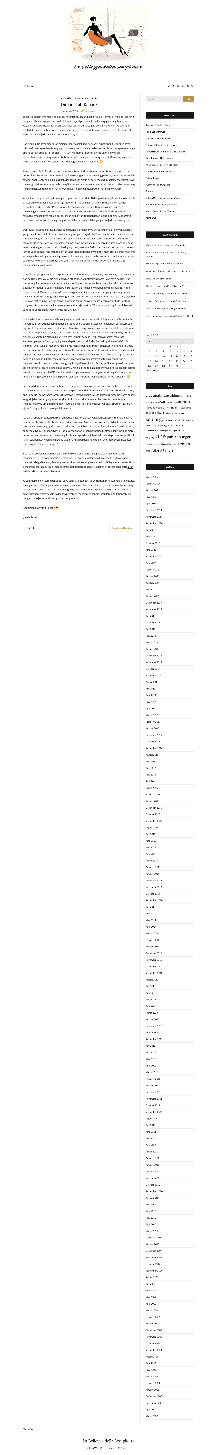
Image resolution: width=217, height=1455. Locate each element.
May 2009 (151, 1297)
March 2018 (152, 642)
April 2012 (151, 1065)
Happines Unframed (155, 131)
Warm (149, 245)
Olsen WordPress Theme (100, 1448)
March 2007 (152, 1416)
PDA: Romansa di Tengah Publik (161, 204)
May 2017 (151, 702)
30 (177, 366)
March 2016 (152, 788)
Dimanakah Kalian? (79, 104)
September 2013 (154, 973)
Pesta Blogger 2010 (177, 286)
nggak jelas (169, 425)
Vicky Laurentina (154, 271)
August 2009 (152, 1277)
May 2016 (151, 774)
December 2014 (154, 880)
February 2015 (153, 867)
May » (156, 370)
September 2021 (154, 556)
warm (148, 252)
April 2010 (151, 1224)
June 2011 (151, 1131)
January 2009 (152, 1323)
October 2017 (153, 668)
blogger (182, 396)
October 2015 (153, 814)
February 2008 (153, 1383)
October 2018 (153, 622)
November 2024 (154, 516)
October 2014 (153, 893)
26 (149, 366)
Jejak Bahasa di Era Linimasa (159, 158)
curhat (165, 401)
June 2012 (151, 1052)
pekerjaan (180, 430)
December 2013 (154, 953)
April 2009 (151, 1303)
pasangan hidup (167, 431)
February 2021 (153, 569)
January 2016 (152, 801)
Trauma (149, 191)
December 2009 (154, 1250)
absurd (149, 396)
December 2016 (154, 735)
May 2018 (151, 635)
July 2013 (150, 986)
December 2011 (154, 1092)
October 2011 (153, 1105)
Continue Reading (122, 527)
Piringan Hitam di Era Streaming (161, 145)
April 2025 (151, 503)
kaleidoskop (152, 412)
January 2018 (152, 649)
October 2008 (153, 1343)
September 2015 (154, 821)
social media (163, 444)
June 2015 (151, 840)
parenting (153, 430)
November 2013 (154, 959)
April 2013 (151, 1006)
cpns (157, 402)
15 (170, 356)
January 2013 (152, 1019)
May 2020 (151, 589)
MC (183, 420)
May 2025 (151, 497)
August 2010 (152, 1198)
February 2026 (153, 483)
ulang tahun (163, 450)
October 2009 (153, 1264)
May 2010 (151, 1217)
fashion (160, 408)
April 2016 (151, 781)
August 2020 (152, 582)
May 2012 (151, 1059)
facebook (151, 407)
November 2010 (154, 1178)
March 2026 (152, 477)
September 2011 (154, 1112)
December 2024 (154, 510)
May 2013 (151, 999)
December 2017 (154, 655)
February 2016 (153, 794)
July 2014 (150, 907)
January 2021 (152, 576)
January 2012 (152, 1085)
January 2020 (152, 596)
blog (175, 395)
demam (174, 402)
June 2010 (151, 1211)
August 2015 (152, 827)
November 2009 (154, 1257)
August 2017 (152, 682)
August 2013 (152, 979)
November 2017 (154, 662)
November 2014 (154, 887)
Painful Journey (153, 178)
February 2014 (153, 940)
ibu (176, 408)
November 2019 (154, 609)
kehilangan (179, 413)
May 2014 (151, 920)
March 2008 (152, 1376)
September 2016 (154, 748)
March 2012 (152, 1072)
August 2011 (152, 1118)
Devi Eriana (151, 316)
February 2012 (153, 1079)
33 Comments (87, 110)
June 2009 (151, 1290)
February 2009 (153, 1317)
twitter (149, 450)
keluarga (155, 419)
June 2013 (151, 993)
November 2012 (154, 1032)
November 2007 (154, 1403)
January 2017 (152, 728)
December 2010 (154, 1171)
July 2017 (150, 688)
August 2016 (152, 754)
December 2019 (154, 602)
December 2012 (154, 1026)
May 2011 (151, 1138)
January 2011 (152, 1164)
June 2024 (151, 536)
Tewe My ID (152, 278)
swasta (174, 444)
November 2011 (154, 1098)
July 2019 (150, 616)
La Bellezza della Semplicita (109, 1441)
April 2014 (151, 926)
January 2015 (152, 873)
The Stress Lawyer (155, 286)
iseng (180, 408)
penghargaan (151, 437)
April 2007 (151, 1409)
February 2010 (153, 1237)
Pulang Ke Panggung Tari (158, 184)
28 (163, 366)
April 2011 (151, 1145)
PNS (162, 436)
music (94, 97)
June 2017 (151, 695)
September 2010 (154, 1191)
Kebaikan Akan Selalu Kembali (160, 171)
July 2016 (150, 761)
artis (163, 396)
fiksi (167, 407)
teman (184, 443)
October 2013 (153, 966)
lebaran (168, 420)
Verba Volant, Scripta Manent (160, 211)
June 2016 (151, 768)
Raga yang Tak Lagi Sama (158, 125)
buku (189, 395)
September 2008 (154, 1350)
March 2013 (152, 1012)
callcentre (150, 402)
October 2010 (153, 1184)
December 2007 (154, 1396)
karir (161, 412)
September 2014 (154, 900)
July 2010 (150, 1204)
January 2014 (152, 946)
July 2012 (150, 1045)
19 (149, 361)
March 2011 (152, 1151)
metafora (151, 425)
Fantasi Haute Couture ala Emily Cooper (165, 151)
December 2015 (154, 807)
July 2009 (150, 1284)
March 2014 (152, 933)
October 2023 (153, 543)
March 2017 (152, 715)
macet (176, 420)
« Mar (148, 370)
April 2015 (151, 854)
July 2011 (150, 1125)
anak (157, 395)
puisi (170, 437)
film (172, 408)
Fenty (148, 301)
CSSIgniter (124, 1448)
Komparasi (151, 217)
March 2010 (152, 1231)
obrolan (179, 425)
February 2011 (153, 1158)
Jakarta (187, 407)
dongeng (184, 401)
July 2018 (150, 629)
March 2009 (152, 1310)
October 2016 (153, 741)
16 (177, 356)
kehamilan (169, 413)
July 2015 (150, 834)
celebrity (66, 97)
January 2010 (152, 1244)
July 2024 (150, 530)
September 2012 (154, 1039)
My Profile (28, 86)
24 (184, 361)
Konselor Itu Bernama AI (158, 138)
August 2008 (152, 1356)
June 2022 (151, 549)
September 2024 (154, 523)
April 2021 (151, 563)
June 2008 (151, 1363)
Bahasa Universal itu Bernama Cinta (163, 198)
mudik (160, 425)
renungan (183, 436)
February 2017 (153, 721)
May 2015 (151, 847)
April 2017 (151, 708)
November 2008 (154, 1336)
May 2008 (151, 1370)
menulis (189, 420)
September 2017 (154, 675)
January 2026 (152, 490)
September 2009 (154, 1270)
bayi (169, 395)
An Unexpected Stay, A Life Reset (162, 164)
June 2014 (151, 913)
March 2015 (152, 860)
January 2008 (152, 1389)
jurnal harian (81, 97)
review (150, 444)
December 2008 (154, 1330)
